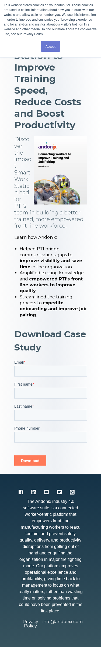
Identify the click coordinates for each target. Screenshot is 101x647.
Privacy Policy (30, 624)
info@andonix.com (63, 622)
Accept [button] (50, 46)
